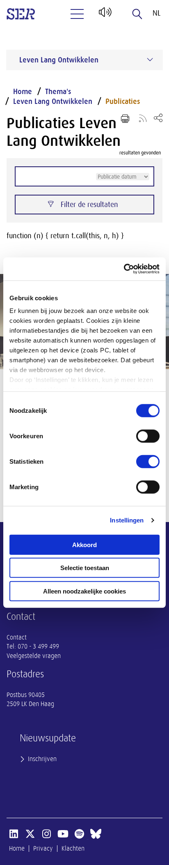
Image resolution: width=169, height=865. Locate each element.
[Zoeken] (137, 14)
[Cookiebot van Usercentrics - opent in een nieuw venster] (124, 269)
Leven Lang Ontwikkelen (52, 101)
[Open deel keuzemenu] (158, 117)
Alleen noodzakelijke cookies (84, 590)
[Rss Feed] (142, 118)
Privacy (43, 848)
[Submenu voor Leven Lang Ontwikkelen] (150, 59)
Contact (17, 637)
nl (156, 13)
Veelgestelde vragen (34, 656)
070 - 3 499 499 (38, 646)
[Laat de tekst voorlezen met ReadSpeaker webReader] (104, 15)
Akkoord (84, 544)
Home (22, 91)
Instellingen (127, 520)
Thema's (58, 91)
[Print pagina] (125, 119)
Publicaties (122, 101)
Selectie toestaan (84, 567)
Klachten (73, 848)
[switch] (148, 435)
